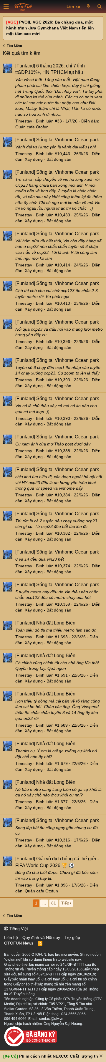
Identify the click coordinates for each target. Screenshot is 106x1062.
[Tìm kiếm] (99, 6)
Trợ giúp (72, 937)
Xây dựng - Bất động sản (48, 159)
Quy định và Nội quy (41, 937)
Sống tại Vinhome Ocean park (57, 139)
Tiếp (65, 903)
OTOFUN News (18, 943)
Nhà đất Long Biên (45, 622)
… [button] (44, 903)
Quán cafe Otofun (32, 127)
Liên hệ (11, 937)
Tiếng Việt (18, 928)
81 (53, 903)
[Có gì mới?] (88, 6)
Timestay (23, 121)
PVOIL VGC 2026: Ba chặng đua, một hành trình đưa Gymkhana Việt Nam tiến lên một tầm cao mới (50, 28)
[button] (6, 6)
